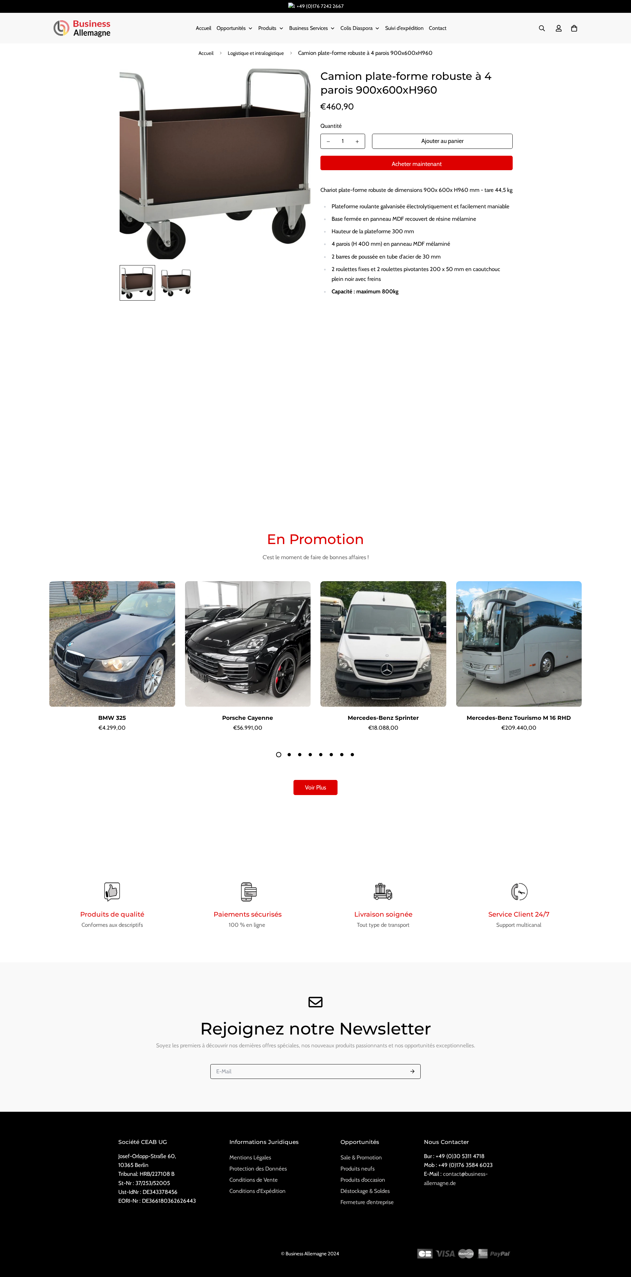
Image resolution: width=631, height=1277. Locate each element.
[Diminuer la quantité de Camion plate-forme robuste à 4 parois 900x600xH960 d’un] (328, 141)
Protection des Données (258, 1168)
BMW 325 (112, 718)
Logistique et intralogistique (256, 53)
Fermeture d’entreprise (367, 1202)
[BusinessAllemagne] (82, 28)
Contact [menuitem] (437, 28)
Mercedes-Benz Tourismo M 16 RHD (519, 718)
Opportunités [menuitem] (231, 28)
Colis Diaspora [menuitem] (356, 28)
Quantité (331, 126)
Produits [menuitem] (267, 28)
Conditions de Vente (253, 1179)
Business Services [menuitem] (308, 28)
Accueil (206, 53)
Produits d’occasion (362, 1179)
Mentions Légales (250, 1157)
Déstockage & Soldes (365, 1191)
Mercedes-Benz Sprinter (383, 718)
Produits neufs (357, 1168)
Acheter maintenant (417, 164)
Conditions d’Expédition (257, 1191)
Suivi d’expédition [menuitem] (404, 28)
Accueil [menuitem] (203, 28)
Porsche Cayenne (247, 718)
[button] (572, 28)
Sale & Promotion (361, 1157)
